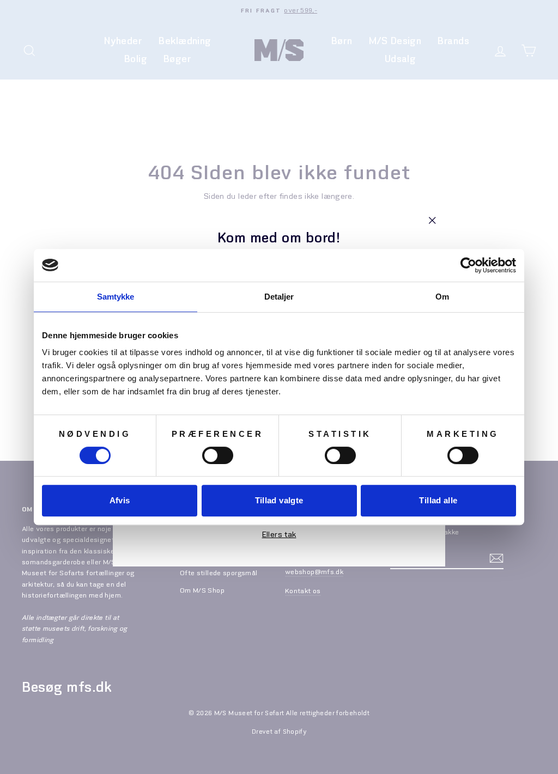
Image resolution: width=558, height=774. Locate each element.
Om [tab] (442, 296)
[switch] (217, 455)
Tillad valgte (279, 500)
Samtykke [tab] (116, 296)
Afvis (120, 500)
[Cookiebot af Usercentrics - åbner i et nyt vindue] (468, 265)
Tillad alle (438, 500)
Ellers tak (279, 535)
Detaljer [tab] (279, 296)
